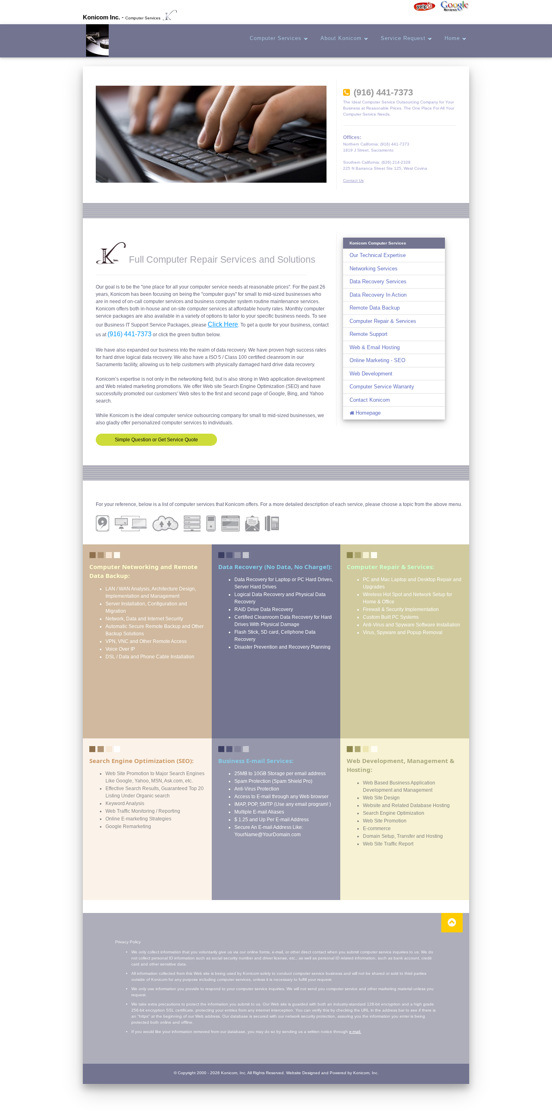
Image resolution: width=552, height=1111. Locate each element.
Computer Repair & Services (383, 321)
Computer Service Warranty (382, 387)
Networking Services (374, 269)
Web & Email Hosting (375, 347)
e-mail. (355, 1031)
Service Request (404, 38)
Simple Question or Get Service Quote (156, 440)
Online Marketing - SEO (377, 360)
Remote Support (369, 334)
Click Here (223, 324)
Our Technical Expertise (378, 255)
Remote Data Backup (375, 308)
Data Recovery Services (378, 281)
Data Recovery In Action (378, 295)
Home (453, 38)
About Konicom (342, 38)
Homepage (367, 413)
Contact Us (353, 180)
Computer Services (276, 38)
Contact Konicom (370, 400)
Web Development (371, 374)
